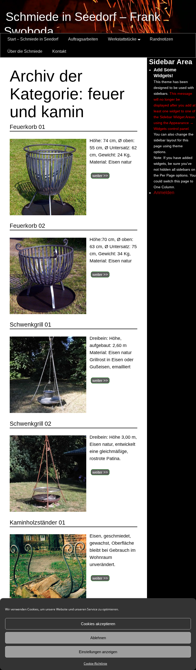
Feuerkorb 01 (27, 127)
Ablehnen (98, 638)
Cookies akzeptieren (98, 624)
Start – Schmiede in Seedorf (32, 39)
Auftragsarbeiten (83, 39)
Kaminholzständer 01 (37, 522)
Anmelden (164, 192)
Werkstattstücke (122, 39)
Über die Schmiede (24, 51)
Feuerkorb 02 (27, 226)
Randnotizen (161, 39)
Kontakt (59, 51)
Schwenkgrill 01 (30, 324)
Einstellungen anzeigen (98, 652)
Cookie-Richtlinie (95, 663)
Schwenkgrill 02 (30, 424)
